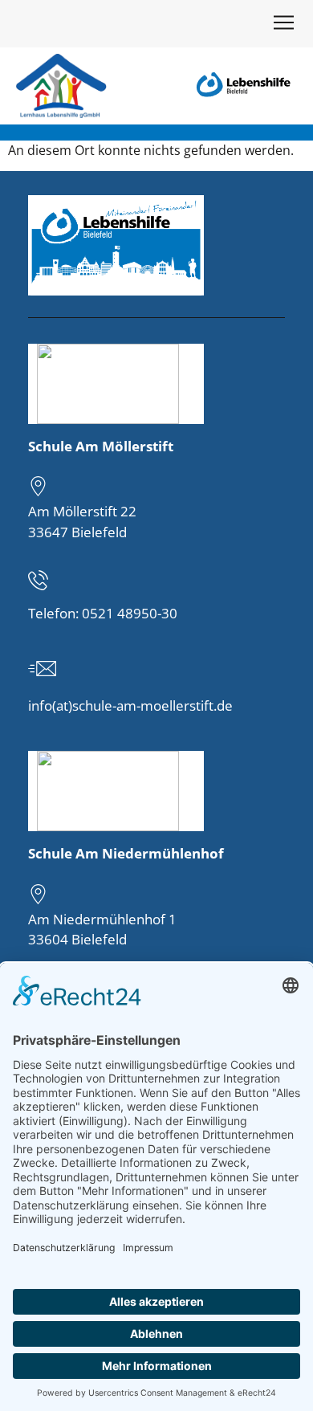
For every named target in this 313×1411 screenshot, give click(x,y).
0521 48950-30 (129, 613)
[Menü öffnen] (283, 25)
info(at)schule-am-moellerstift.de (130, 705)
